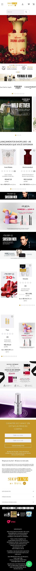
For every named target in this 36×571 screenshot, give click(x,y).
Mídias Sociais (6, 496)
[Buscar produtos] (26, 12)
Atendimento (6, 491)
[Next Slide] (32, 42)
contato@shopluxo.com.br (18, 561)
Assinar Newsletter (18, 445)
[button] (11, 65)
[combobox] (18, 12)
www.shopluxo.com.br (18, 548)
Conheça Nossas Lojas (9, 502)
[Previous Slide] (3, 42)
